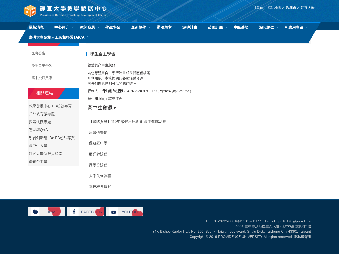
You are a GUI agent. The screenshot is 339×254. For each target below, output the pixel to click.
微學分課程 (98, 165)
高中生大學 (38, 146)
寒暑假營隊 (98, 133)
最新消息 (36, 27)
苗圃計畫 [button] (215, 27)
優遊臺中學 (98, 143)
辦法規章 (164, 27)
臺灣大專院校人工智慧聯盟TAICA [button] (57, 37)
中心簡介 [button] (61, 27)
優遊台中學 (38, 162)
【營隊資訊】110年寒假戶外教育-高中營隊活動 (127, 122)
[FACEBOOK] (85, 211)
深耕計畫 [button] (189, 27)
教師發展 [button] (87, 27)
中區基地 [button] (241, 27)
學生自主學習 (42, 65)
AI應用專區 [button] (294, 27)
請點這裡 (115, 99)
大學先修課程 (100, 176)
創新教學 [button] (138, 27)
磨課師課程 (98, 154)
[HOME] (46, 211)
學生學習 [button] (112, 27)
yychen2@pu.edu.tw (174, 91)
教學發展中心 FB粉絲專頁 (50, 106)
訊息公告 (38, 53)
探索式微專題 (40, 122)
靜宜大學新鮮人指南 (45, 154)
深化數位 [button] (266, 27)
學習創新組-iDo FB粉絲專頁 (52, 138)
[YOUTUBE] (124, 211)
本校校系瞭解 (100, 187)
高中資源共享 (42, 78)
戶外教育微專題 (42, 114)
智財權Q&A (38, 130)
